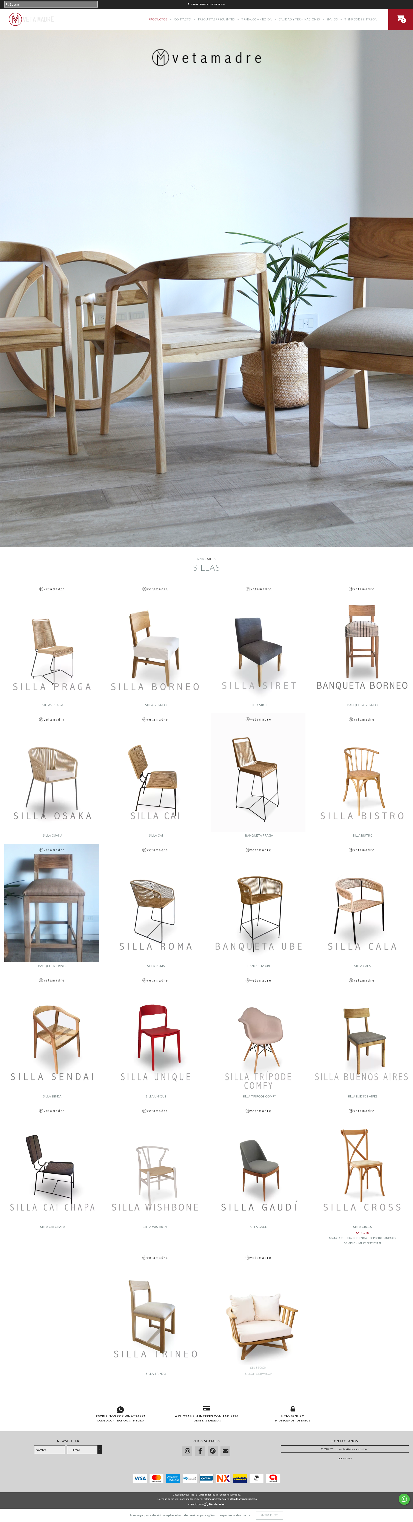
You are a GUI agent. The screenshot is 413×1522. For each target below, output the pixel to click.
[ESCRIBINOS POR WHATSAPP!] (120, 1410)
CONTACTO (182, 19)
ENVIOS (331, 19)
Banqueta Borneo (362, 705)
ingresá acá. (219, 1498)
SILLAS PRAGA (52, 705)
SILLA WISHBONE (155, 1227)
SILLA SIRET (259, 705)
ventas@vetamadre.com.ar (354, 1449)
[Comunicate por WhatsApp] (404, 1499)
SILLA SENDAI (53, 1096)
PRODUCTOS (157, 19)
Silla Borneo (156, 705)
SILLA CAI (156, 835)
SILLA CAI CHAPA (52, 1227)
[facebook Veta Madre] (200, 1451)
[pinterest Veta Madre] (213, 1451)
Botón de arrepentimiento (242, 1498)
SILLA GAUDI (259, 1227)
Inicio (200, 559)
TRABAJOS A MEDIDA (256, 19)
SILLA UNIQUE (156, 1096)
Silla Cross (362, 1227)
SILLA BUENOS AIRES (362, 1096)
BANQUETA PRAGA (259, 835)
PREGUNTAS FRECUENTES (215, 19)
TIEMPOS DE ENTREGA (360, 19)
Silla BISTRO (363, 835)
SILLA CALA (362, 966)
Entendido (269, 1515)
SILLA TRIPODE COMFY (259, 1096)
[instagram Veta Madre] (187, 1451)
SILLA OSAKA (52, 835)
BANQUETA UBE (259, 966)
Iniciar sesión (217, 4)
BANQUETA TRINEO (52, 966)
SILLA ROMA (156, 966)
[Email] (225, 1451)
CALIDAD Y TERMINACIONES (299, 19)
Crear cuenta (199, 4)
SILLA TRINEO (156, 1373)
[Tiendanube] (206, 1505)
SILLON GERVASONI (259, 1373)
